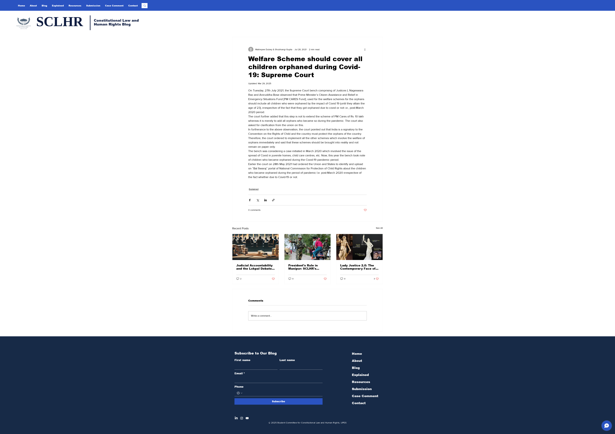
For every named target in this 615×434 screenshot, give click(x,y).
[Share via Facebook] (249, 200)
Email (239, 373)
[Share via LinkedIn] (265, 200)
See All (379, 228)
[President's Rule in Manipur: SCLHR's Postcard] (307, 247)
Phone (238, 386)
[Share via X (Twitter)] (257, 200)
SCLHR (59, 21)
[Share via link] (273, 200)
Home (357, 353)
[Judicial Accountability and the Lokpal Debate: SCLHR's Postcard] (255, 247)
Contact (359, 403)
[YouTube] (247, 418)
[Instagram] (241, 418)
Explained (253, 189)
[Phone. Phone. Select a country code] (239, 393)
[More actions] (365, 49)
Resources (361, 382)
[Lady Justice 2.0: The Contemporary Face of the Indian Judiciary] (359, 247)
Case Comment (365, 396)
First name (242, 360)
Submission (362, 389)
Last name (287, 360)
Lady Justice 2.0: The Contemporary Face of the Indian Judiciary (358, 267)
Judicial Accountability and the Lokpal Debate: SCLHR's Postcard (254, 267)
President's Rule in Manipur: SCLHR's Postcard (303, 267)
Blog (356, 368)
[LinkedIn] (236, 418)
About (357, 360)
